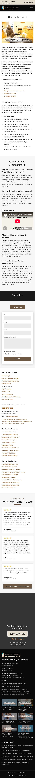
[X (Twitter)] (15, 775)
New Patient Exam (7, 399)
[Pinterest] (22, 775)
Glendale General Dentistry (10, 434)
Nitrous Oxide (6, 391)
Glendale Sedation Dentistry (10, 485)
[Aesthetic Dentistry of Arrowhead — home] (10, 8)
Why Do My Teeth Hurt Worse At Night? (13, 423)
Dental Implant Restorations (10, 381)
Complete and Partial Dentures (11, 397)
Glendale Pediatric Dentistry (10, 482)
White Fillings (6, 376)
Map (12, 639)
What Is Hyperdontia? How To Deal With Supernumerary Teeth (7, 735)
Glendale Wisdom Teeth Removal (12, 480)
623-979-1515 (10, 668)
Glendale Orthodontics (9, 432)
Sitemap (4, 680)
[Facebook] (9, 775)
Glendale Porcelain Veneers (10, 450)
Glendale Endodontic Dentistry (11, 469)
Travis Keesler (7, 529)
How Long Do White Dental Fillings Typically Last (16, 750)
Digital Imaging (6, 389)
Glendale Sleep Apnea (8, 488)
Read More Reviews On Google (17, 586)
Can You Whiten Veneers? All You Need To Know (25, 722)
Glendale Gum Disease (8, 477)
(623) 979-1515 (29, 2)
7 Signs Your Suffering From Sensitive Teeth (14, 419)
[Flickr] (12, 775)
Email (7, 354)
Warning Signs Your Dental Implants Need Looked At (17, 421)
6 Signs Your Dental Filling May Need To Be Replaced (8, 722)
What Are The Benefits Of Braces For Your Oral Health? (17, 759)
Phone (13, 354)
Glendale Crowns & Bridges (10, 474)
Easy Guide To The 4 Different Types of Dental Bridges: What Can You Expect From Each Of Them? (25, 735)
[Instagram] (20, 775)
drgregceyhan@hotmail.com (13, 673)
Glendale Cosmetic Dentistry (10, 437)
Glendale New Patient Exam (10, 448)
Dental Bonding (6, 383)
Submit (17, 359)
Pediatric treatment (10, 93)
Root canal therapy (10, 96)
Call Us (19, 307)
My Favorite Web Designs (20, 772)
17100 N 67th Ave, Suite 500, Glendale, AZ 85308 (9, 2)
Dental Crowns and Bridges (10, 378)
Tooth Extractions (7, 394)
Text (19, 354)
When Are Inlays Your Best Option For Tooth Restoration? (25, 709)
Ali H (5, 557)
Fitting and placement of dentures (14, 91)
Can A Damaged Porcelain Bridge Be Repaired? (8, 708)
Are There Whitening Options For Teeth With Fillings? (17, 753)
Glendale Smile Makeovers (10, 464)
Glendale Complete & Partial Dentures (13, 472)
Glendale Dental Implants (9, 440)
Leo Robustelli (8, 577)
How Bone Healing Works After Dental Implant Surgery (17, 756)
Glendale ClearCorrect (8, 442)
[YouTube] (17, 775)
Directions (20, 639)
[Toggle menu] (31, 8)
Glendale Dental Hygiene (9, 467)
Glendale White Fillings (9, 453)
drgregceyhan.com (12, 416)
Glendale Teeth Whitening (9, 455)
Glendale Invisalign (7, 445)
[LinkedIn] (25, 775)
